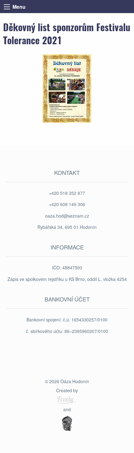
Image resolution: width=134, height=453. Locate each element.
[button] (67, 87)
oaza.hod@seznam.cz (67, 216)
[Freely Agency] (66, 400)
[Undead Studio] (67, 424)
